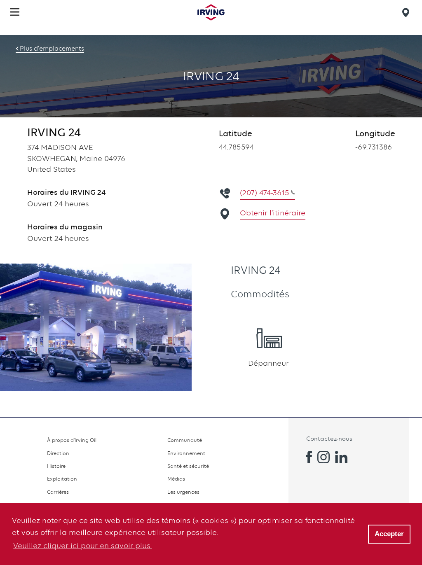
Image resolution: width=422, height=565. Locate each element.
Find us (407, 12)
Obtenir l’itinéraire (272, 212)
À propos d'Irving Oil (71, 440)
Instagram (323, 457)
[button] (15, 12)
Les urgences (183, 492)
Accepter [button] (389, 534)
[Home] (211, 12)
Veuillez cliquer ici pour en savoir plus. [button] (82, 545)
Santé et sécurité (188, 466)
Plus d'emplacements (52, 48)
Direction (58, 453)
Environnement (186, 453)
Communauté (184, 440)
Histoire (56, 466)
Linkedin (341, 457)
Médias (176, 479)
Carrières (58, 492)
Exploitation (62, 479)
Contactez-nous (329, 438)
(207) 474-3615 (264, 192)
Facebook (306, 457)
